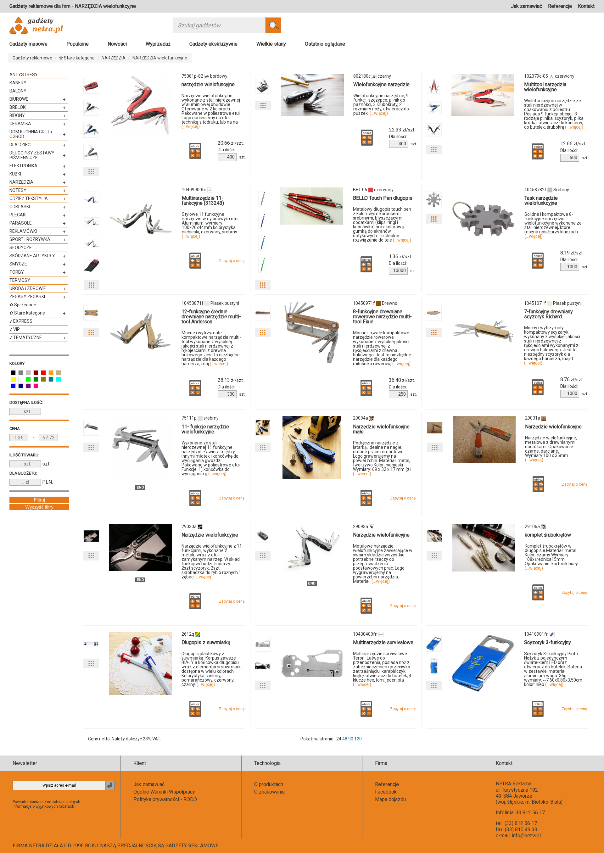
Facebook (386, 792)
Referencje (560, 6)
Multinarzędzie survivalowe (383, 642)
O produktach (268, 784)
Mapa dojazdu (390, 799)
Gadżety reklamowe (32, 57)
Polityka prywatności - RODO (165, 799)
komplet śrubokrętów (548, 535)
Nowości (117, 44)
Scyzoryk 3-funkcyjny (547, 642)
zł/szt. (231, 143)
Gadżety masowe (28, 44)
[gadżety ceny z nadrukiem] (140, 105)
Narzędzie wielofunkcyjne (553, 427)
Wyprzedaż (158, 44)
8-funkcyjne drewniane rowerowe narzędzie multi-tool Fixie (382, 317)
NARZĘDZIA (114, 57)
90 (350, 738)
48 (344, 738)
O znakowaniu (269, 792)
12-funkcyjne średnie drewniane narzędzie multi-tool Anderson (211, 317)
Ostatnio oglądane (325, 44)
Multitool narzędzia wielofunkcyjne (545, 86)
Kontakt (586, 6)
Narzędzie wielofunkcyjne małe (381, 429)
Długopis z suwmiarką (206, 642)
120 (358, 738)
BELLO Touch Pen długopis (382, 198)
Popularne (77, 44)
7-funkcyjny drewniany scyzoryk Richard (548, 314)
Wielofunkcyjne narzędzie (381, 84)
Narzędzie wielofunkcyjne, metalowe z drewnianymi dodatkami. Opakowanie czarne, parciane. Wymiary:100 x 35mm (551, 448)
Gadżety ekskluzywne (213, 44)
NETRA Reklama (513, 784)
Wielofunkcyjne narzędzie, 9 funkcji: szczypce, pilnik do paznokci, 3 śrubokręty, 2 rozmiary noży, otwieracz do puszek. (381, 104)
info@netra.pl (526, 836)
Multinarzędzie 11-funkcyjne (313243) (203, 200)
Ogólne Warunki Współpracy (164, 792)
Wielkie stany (271, 44)
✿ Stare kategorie (77, 57)
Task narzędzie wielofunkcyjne (541, 200)
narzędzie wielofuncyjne (208, 84)
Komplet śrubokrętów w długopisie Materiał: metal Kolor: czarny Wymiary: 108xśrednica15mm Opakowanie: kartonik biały (551, 557)
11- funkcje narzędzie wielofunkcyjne (205, 429)
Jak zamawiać (526, 6)
